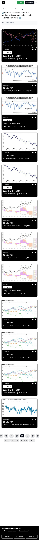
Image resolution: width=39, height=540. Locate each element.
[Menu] (36, 2)
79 (11, 436)
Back (16, 440)
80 (17, 436)
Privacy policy (12, 531)
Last (32, 440)
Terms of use (23, 531)
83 (33, 436)
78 (6, 436)
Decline (31, 537)
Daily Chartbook (6, 9)
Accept (7, 537)
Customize (19, 537)
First (6, 440)
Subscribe (29, 2)
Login (20, 2)
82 (27, 436)
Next (23, 440)
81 (22, 436)
